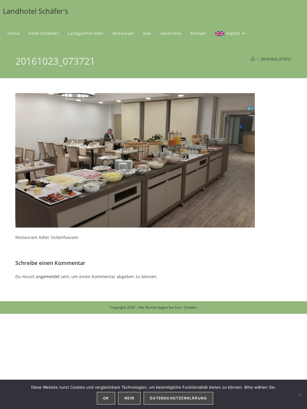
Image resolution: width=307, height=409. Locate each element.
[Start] (253, 59)
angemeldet (48, 276)
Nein (129, 398)
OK (106, 398)
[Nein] (300, 394)
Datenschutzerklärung (178, 398)
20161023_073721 (276, 59)
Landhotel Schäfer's (35, 11)
